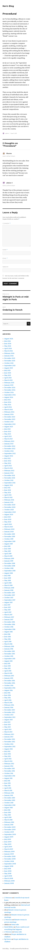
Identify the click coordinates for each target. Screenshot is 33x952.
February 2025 (9, 383)
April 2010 (8, 817)
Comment (7, 223)
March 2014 (8, 702)
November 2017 (9, 595)
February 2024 (9, 412)
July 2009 (7, 839)
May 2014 (7, 698)
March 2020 (8, 527)
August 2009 (8, 837)
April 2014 (7, 700)
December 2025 (9, 358)
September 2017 (9, 600)
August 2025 (8, 368)
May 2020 (7, 522)
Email (5, 258)
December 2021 (9, 475)
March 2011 (8, 790)
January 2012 (8, 766)
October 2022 (9, 451)
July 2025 (7, 370)
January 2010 (8, 825)
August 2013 (8, 720)
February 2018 (9, 588)
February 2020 (9, 529)
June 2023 (7, 431)
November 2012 (9, 741)
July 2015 (7, 663)
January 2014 (8, 707)
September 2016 (9, 629)
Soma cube (15, 924)
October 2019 (8, 539)
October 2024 (9, 392)
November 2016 (9, 624)
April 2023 (8, 436)
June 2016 (7, 636)
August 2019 (8, 544)
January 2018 (8, 590)
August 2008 (8, 866)
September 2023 (9, 424)
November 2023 (9, 419)
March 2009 (8, 849)
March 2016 (8, 644)
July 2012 (7, 751)
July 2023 (7, 429)
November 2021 (9, 478)
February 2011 (9, 793)
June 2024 (7, 402)
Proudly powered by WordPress (19, 948)
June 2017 (7, 607)
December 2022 (9, 446)
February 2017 (9, 617)
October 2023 (8, 422)
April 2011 (7, 788)
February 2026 (9, 353)
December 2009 (9, 827)
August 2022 (8, 456)
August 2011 (8, 778)
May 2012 (7, 756)
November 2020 (9, 507)
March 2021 (8, 497)
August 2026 (8, 339)
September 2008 (10, 864)
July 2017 (7, 605)
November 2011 (9, 771)
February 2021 (9, 500)
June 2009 (7, 842)
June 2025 (7, 373)
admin (7, 133)
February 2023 (9, 441)
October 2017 (8, 597)
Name (5, 249)
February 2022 (9, 470)
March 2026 (8, 351)
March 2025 (8, 380)
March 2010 (8, 820)
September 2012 (9, 746)
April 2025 (8, 378)
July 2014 (7, 693)
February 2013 (9, 734)
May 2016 (7, 639)
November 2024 (9, 390)
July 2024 (7, 400)
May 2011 (7, 785)
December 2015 (9, 651)
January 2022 (8, 473)
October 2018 (8, 568)
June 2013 (7, 724)
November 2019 (9, 536)
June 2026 (7, 343)
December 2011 (9, 768)
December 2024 (9, 387)
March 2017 (8, 615)
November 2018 (9, 566)
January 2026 (9, 356)
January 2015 (8, 678)
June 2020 (7, 519)
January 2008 (9, 883)
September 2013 (9, 717)
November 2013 (9, 712)
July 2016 (7, 634)
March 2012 (8, 761)
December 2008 (9, 856)
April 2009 (8, 847)
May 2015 (7, 668)
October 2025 (8, 363)
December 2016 (9, 622)
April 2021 (7, 495)
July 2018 (7, 575)
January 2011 (8, 795)
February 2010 (9, 822)
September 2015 (9, 658)
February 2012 (9, 763)
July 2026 (7, 341)
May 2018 (7, 580)
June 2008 (7, 871)
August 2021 (8, 485)
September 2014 (9, 688)
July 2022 (7, 458)
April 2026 (8, 348)
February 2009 (9, 851)
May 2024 (7, 404)
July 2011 (7, 781)
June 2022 (7, 461)
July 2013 (7, 722)
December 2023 (9, 417)
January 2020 (9, 531)
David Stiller (8, 927)
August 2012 (8, 749)
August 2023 (8, 426)
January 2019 (8, 561)
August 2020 (8, 514)
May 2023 (7, 434)
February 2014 (9, 705)
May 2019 (7, 551)
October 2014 (8, 685)
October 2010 (8, 803)
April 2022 (8, 466)
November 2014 (9, 683)
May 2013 (7, 727)
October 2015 (8, 656)
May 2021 (7, 492)
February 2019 (9, 558)
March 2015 (8, 673)
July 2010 (7, 810)
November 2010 (9, 800)
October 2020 (9, 509)
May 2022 (7, 463)
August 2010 (8, 807)
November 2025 (9, 361)
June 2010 (7, 812)
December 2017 (9, 593)
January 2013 (8, 737)
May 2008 (7, 873)
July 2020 (7, 517)
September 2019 (9, 541)
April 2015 (7, 671)
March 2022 (8, 468)
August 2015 (8, 661)
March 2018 (8, 585)
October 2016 (8, 627)
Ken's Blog (8, 6)
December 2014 (9, 680)
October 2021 (8, 480)
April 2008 (8, 876)
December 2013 (9, 710)
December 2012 (9, 739)
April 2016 (7, 641)
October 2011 (8, 773)
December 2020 (9, 505)
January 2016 (8, 649)
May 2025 (7, 375)
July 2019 (7, 546)
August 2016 (8, 632)
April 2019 (7, 553)
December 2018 (9, 563)
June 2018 (7, 578)
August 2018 (8, 573)
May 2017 (7, 610)
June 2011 (7, 783)
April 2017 (7, 612)
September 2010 (9, 805)
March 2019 (8, 556)
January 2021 (8, 502)
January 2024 (9, 414)
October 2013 (8, 715)
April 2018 (8, 583)
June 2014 (7, 695)
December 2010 (9, 798)
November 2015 (9, 654)
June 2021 (7, 490)
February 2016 (9, 646)
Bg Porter (7, 939)
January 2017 (8, 619)
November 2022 (9, 448)
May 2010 (7, 815)
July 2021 (7, 488)
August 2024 (8, 397)
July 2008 (7, 868)
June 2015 (7, 666)
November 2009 (9, 829)
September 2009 (10, 834)
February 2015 (9, 676)
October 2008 (9, 861)
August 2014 (8, 690)
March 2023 (8, 439)
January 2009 (9, 854)
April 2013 (7, 729)
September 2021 (9, 483)
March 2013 (8, 732)
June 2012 (7, 754)
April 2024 (8, 407)
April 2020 (8, 524)
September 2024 (10, 395)
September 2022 (10, 453)
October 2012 (8, 744)
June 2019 (7, 549)
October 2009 (9, 832)
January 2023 (8, 444)
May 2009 (7, 844)
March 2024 (8, 409)
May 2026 (7, 346)
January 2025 (8, 385)
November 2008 (9, 859)
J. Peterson (8, 898)
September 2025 (9, 365)
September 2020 (10, 512)
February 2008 (9, 881)
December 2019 (9, 534)
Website (5, 267)
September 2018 (9, 571)
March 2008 (8, 878)
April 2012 (7, 759)
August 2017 (8, 602)
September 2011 (9, 776)
